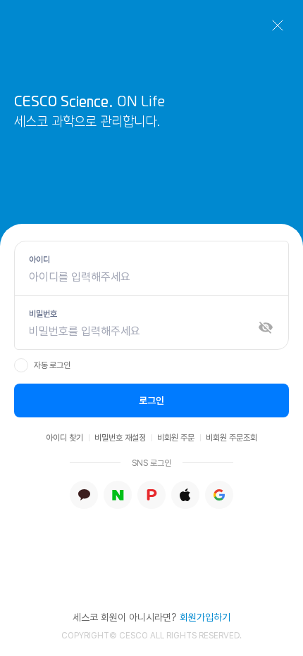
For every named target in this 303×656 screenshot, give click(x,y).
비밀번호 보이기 (265, 327)
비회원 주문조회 (231, 438)
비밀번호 (43, 314)
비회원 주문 (175, 438)
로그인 (151, 400)
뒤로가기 (277, 25)
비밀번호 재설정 (120, 438)
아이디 (39, 260)
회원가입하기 (205, 617)
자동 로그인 (52, 365)
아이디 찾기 (64, 438)
